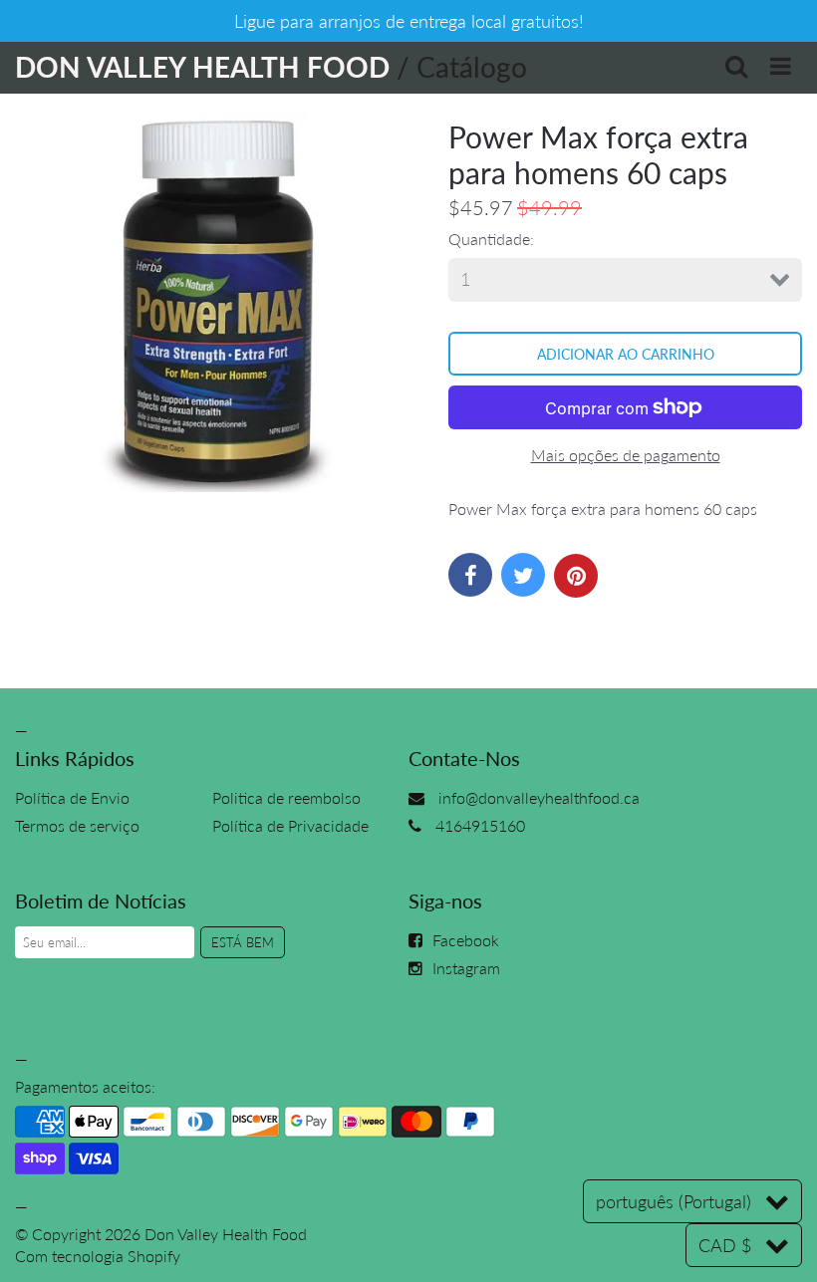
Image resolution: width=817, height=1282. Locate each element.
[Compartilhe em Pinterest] (576, 576)
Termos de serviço (77, 825)
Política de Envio (72, 797)
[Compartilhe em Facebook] (470, 575)
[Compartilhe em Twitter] (523, 575)
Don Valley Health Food (225, 1233)
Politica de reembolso (286, 797)
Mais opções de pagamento (625, 454)
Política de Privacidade (290, 825)
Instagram (466, 967)
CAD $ (724, 1245)
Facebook (465, 939)
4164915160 (480, 825)
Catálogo (471, 67)
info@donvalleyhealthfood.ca (539, 797)
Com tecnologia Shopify (97, 1255)
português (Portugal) (673, 1201)
